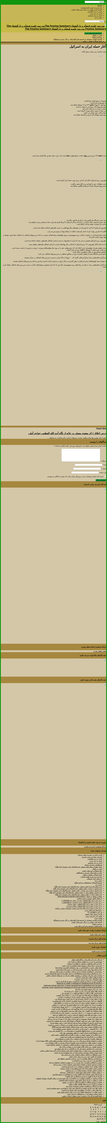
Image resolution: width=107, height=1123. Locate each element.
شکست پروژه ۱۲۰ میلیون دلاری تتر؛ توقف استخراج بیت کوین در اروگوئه (77, 1005)
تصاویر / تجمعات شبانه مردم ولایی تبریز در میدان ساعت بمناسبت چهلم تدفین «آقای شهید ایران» (69, 1041)
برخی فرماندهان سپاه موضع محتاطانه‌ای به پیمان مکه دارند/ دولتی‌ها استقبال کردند (73, 974)
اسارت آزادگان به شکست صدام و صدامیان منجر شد (84, 1086)
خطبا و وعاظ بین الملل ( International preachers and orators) (79, 897)
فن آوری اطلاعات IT (95, 912)
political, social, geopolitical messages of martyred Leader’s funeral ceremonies (72, 987)
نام (104, 465)
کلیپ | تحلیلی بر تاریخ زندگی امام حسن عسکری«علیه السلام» (80, 1080)
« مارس (103, 1121)
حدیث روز (98, 885)
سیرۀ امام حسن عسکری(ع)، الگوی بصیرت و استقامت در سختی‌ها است (77, 1074)
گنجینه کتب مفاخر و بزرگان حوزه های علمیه (86, 10)
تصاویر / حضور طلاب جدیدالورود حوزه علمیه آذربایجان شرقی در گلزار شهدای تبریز (73, 1043)
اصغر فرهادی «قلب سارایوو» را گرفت (89, 978)
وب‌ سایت (102, 472)
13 (105, 1114)
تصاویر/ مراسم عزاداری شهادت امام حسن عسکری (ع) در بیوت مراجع (77, 1065)
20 (105, 1116)
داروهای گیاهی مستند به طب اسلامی (89, 899)
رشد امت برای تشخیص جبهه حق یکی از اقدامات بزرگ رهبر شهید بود (78, 1049)
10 (95, 1112)
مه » (97, 1121)
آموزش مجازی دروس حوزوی (92, 857)
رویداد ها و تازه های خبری (93, 33)
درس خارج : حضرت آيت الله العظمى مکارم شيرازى (84, 906)
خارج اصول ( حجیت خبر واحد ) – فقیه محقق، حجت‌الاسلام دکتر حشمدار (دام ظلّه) (74, 891)
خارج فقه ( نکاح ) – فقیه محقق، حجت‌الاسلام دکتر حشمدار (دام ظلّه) (78, 895)
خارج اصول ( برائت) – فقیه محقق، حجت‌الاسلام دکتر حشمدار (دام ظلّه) (77, 889)
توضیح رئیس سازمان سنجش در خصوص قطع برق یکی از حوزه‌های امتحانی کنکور (74, 976)
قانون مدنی (98, 918)
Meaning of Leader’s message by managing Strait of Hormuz (79, 983)
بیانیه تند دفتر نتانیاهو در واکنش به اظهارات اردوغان (84, 964)
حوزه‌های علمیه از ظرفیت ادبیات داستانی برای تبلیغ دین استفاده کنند (78, 1039)
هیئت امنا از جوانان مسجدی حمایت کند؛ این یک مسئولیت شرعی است (78, 1053)
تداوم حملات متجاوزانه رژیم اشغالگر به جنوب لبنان (84, 1094)
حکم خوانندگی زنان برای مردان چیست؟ (88, 979)
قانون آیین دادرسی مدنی (93, 916)
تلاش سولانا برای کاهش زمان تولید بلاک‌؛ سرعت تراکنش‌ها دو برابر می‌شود (76, 1011)
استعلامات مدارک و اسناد (93, 865)
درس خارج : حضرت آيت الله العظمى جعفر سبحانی (84, 904)
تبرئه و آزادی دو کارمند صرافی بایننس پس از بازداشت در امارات (80, 997)
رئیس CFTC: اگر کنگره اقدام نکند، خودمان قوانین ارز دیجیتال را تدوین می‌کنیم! (75, 1025)
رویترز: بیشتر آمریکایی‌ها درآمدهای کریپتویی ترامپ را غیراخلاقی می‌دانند (77, 1015)
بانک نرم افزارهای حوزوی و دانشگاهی (89, 873)
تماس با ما (98, 18)
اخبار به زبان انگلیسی (94, 12)
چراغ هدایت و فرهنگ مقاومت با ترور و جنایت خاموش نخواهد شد (80, 1059)
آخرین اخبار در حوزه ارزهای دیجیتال (90, 855)
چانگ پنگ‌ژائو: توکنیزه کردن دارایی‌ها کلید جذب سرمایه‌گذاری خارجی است (77, 1009)
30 (98, 1119)
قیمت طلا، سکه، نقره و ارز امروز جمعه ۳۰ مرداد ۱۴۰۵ (83, 991)
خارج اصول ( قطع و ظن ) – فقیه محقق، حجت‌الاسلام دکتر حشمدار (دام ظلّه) (75, 893)
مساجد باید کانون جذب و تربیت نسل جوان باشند (85, 1057)
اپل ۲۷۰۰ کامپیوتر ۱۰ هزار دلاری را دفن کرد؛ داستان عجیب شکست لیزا (77, 1029)
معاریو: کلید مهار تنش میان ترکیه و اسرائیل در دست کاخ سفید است (79, 970)
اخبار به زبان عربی (95, 14)
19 (91, 1114)
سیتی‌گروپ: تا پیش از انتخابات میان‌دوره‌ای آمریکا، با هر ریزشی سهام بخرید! (76, 1023)
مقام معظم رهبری (99, 651)
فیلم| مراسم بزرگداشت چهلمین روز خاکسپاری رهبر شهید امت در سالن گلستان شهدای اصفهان (69, 1078)
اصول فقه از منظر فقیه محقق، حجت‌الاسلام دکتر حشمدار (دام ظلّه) (78, 867)
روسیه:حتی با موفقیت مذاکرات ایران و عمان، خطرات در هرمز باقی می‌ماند (76, 972)
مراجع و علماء (97, 37)
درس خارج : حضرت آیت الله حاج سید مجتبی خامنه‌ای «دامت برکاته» (78, 908)
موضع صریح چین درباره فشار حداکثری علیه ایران (85, 962)
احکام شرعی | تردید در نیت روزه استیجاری (87, 1061)
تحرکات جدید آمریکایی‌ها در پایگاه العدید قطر (86, 960)
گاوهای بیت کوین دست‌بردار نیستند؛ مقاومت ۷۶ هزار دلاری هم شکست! (77, 1001)
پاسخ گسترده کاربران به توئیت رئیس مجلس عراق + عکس (82, 1096)
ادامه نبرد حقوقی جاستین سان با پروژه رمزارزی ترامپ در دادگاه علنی (78, 1003)
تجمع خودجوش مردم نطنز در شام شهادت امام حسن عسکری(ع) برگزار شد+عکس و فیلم (71, 1051)
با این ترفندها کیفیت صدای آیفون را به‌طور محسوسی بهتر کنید (81, 1033)
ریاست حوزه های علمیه (98, 935)
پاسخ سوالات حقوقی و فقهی (92, 41)
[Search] (105, 2)
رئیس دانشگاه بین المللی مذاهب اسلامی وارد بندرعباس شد (81, 1055)
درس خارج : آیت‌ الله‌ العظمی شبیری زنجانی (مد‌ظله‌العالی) (82, 900)
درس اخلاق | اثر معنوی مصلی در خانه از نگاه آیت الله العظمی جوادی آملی (67, 433)
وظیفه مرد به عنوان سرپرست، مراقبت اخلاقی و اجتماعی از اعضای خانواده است (74, 1045)
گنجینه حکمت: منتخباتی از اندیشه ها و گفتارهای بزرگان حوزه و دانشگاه (78, 39)
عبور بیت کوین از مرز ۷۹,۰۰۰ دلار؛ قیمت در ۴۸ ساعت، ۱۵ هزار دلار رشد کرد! (75, 1017)
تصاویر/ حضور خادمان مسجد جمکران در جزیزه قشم (84, 1070)
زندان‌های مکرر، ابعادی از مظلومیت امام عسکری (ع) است (81, 1090)
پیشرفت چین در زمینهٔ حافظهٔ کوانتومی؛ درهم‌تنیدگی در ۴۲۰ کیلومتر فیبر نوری (75, 1031)
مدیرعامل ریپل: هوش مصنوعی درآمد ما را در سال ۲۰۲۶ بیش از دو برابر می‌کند (75, 1019)
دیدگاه (103, 461)
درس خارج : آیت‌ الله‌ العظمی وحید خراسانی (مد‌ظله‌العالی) (82, 902)
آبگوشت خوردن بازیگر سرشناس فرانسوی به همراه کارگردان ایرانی (78, 981)
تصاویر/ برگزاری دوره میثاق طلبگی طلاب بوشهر (85, 1084)
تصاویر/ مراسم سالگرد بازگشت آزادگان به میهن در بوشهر (82, 1082)
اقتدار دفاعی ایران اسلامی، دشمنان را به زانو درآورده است (82, 1067)
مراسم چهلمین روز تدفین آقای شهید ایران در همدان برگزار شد (80, 1047)
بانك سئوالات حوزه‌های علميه (92, 871)
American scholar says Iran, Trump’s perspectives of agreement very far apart (73, 985)
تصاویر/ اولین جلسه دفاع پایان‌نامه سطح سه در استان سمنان (81, 1068)
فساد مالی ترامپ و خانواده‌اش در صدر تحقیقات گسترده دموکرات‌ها (78, 968)
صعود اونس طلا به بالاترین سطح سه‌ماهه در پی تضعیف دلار (81, 993)
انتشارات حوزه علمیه (99, 951)
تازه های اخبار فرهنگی (94, 879)
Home (99, 6)
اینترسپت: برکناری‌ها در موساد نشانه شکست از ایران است (82, 966)
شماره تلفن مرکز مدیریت (97, 943)
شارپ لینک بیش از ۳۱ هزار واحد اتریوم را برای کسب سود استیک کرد (78, 999)
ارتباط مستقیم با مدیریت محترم (95, 847)
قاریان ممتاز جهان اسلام (93, 914)
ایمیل (103, 469)
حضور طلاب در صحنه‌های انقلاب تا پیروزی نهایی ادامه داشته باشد (79, 1092)
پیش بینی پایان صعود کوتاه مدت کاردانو (88, 989)
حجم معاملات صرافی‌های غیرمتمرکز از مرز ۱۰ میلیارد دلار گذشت (79, 995)
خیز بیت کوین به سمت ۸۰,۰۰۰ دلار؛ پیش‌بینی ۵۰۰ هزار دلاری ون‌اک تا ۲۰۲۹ (76, 1013)
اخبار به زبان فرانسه (95, 16)
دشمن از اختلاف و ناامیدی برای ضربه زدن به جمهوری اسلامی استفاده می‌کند (75, 1063)
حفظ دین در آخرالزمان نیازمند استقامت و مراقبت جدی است (81, 1037)
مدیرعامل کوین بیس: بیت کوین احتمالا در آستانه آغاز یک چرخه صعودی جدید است (74, 1021)
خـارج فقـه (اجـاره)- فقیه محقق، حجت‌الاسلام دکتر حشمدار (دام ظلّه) (78, 887)
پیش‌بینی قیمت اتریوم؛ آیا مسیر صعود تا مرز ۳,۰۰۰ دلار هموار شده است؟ (77, 1007)
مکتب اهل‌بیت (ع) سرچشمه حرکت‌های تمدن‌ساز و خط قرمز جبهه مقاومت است (74, 1088)
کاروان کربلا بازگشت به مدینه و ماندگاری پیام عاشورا (83, 1076)
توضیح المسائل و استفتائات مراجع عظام (88, 883)
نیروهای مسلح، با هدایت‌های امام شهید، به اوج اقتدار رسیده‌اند (81, 1072)
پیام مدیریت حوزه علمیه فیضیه (91, 8)
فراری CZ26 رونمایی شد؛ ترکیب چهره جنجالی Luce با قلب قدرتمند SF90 (77, 1027)
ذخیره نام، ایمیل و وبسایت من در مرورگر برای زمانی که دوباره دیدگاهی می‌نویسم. (75, 476)
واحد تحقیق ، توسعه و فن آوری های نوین (88, 926)
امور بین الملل (97, 35)
